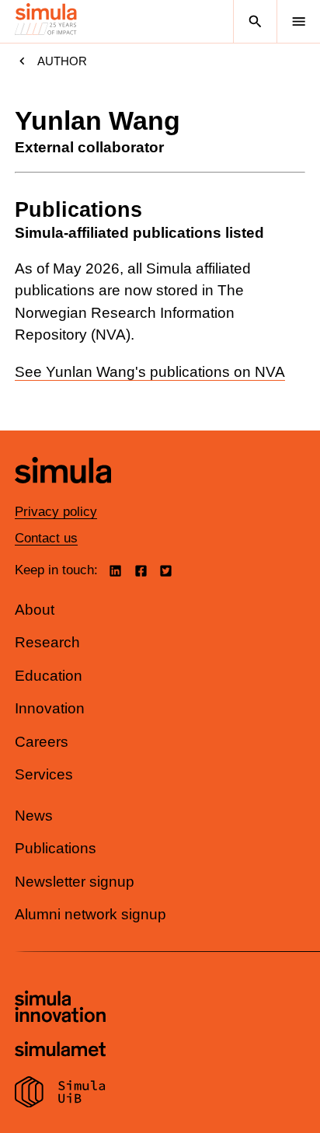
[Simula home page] (63, 494)
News (34, 815)
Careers (41, 742)
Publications (55, 848)
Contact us (46, 538)
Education (48, 676)
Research (47, 642)
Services (44, 774)
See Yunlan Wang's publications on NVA (150, 372)
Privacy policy (56, 511)
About (34, 609)
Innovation (50, 708)
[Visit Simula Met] (60, 1051)
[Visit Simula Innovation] (60, 1008)
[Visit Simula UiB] (60, 1094)
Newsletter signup (74, 881)
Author (62, 61)
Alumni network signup (90, 914)
